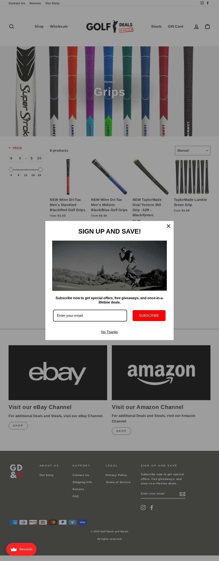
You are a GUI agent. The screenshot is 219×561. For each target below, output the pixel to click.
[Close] (168, 226)
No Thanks (109, 332)
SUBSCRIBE (149, 315)
